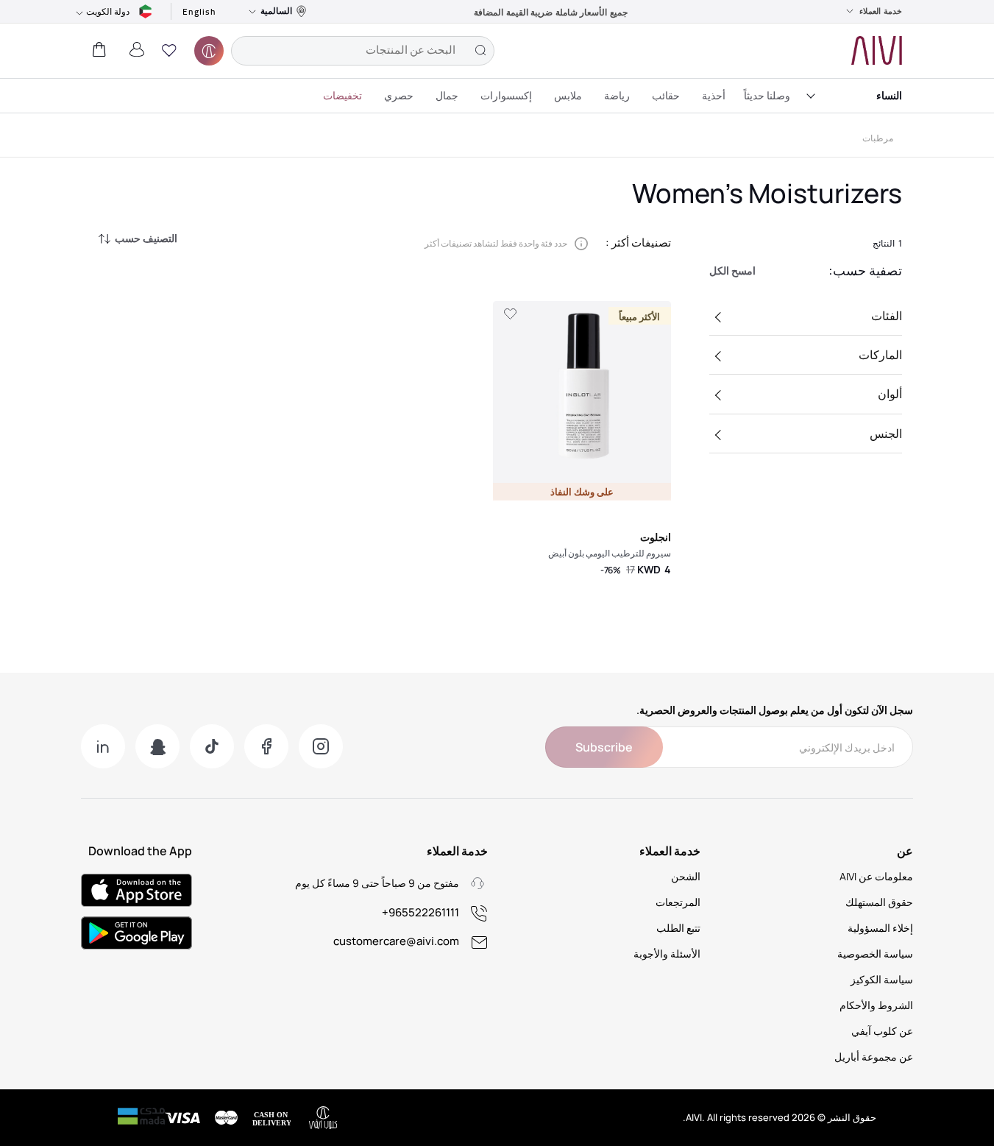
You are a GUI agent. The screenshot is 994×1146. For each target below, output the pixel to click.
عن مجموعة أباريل (873, 1057)
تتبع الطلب (678, 928)
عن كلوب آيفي (882, 1031)
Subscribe (604, 747)
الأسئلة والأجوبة (666, 954)
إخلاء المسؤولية (880, 928)
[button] (169, 50)
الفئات (886, 316)
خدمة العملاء (880, 11)
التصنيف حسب (146, 238)
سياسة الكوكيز (882, 979)
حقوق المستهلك (879, 902)
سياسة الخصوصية (875, 954)
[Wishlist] (510, 314)
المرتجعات (678, 902)
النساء (889, 95)
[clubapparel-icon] (209, 51)
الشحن (685, 876)
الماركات (880, 355)
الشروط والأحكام (876, 1005)
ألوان (890, 394)
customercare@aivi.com (396, 941)
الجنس (886, 433)
